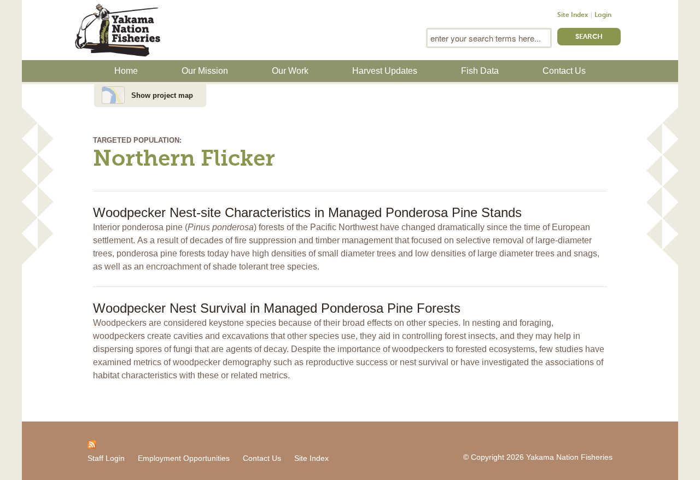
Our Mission (205, 70)
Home (126, 70)
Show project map (162, 95)
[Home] (117, 29)
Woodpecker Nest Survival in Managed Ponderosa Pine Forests (276, 308)
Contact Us (564, 70)
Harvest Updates (384, 70)
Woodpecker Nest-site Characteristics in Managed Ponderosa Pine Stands (307, 212)
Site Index (572, 15)
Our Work (290, 70)
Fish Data (480, 70)
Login (602, 15)
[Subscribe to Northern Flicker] (92, 444)
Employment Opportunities (184, 458)
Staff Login (106, 458)
